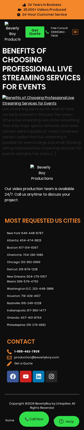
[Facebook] (13, 376)
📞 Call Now (34, 419)
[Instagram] (51, 376)
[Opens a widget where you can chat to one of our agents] (66, 422)
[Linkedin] (38, 376)
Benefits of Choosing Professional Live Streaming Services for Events (41, 69)
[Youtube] (26, 376)
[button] (75, 32)
